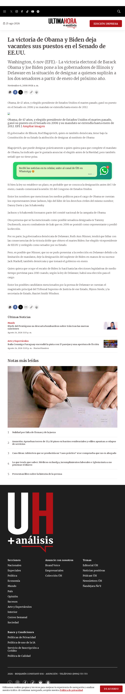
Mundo (11, 323)
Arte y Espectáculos (18, 341)
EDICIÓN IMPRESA (106, 23)
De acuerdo (111, 689)
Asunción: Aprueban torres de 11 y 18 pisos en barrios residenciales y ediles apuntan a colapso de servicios (64, 442)
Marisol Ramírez (41, 348)
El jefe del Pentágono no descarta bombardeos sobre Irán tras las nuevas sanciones (48, 327)
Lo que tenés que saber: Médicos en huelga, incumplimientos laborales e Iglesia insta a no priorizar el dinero (62, 463)
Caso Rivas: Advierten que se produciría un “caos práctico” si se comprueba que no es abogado (64, 453)
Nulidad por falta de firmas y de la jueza (34, 432)
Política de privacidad (71, 690)
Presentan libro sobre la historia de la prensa (37, 474)
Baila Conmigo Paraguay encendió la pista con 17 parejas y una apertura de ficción (53, 344)
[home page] (63, 23)
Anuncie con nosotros (59, 560)
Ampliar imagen (34, 126)
